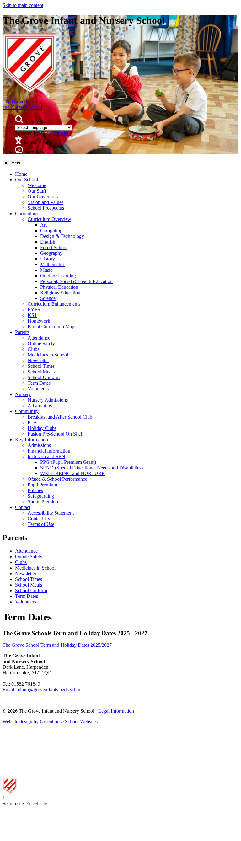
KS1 (32, 315)
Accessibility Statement (51, 513)
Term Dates (39, 383)
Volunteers (38, 388)
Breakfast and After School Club (60, 417)
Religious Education (60, 292)
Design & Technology (62, 236)
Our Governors (43, 196)
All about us (40, 405)
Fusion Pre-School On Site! (55, 434)
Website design (17, 721)
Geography (51, 253)
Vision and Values (45, 202)
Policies (35, 490)
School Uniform (44, 377)
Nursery (23, 394)
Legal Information (116, 711)
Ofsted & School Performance (57, 479)
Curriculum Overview (49, 219)
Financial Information (49, 450)
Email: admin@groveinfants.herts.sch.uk (43, 689)
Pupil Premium (42, 484)
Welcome (37, 185)
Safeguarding (41, 496)
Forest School (53, 247)
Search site (13, 803)
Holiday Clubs (42, 428)
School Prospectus (46, 208)
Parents (22, 332)
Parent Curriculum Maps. (53, 326)
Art (43, 225)
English (47, 241)
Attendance (39, 337)
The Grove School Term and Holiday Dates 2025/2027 (57, 645)
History (47, 258)
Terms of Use (41, 524)
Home (21, 174)
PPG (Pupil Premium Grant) (68, 462)
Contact (22, 507)
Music (46, 270)
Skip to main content (23, 5)
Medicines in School (48, 354)
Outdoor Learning (58, 275)
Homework (39, 321)
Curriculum (26, 213)
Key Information (31, 439)
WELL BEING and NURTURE (72, 473)
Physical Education (59, 287)
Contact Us (39, 518)
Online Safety (41, 343)
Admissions (39, 445)
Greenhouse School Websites (69, 721)
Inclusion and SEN (46, 456)
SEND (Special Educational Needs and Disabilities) (91, 467)
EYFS (34, 309)
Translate (62, 133)
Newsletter (38, 360)
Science (48, 298)
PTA (32, 422)
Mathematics (52, 264)
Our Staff (37, 191)
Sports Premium (43, 501)
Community (27, 411)
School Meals (41, 371)
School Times (41, 366)
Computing (51, 230)
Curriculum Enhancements (54, 304)
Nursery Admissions (48, 400)
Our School (26, 179)
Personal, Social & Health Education (76, 281)
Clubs (33, 349)
